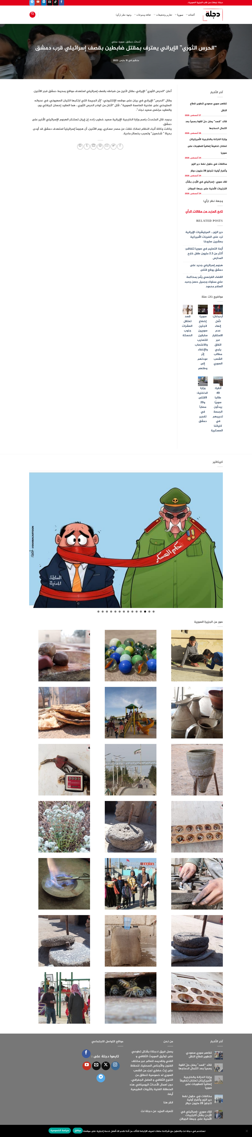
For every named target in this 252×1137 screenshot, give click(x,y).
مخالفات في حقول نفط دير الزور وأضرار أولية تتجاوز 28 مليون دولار (197, 1100)
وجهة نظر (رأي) (123, 14)
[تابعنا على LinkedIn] (43, 3)
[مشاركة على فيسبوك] (120, 147)
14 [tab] (98, 612)
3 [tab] (145, 612)
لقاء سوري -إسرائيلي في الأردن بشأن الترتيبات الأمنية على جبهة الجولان (195, 1115)
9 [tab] (120, 612)
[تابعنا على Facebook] (61, 3)
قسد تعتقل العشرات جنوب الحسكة (187, 326)
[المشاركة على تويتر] (114, 147)
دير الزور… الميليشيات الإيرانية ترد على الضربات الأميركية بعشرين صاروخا (204, 237)
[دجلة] (211, 15)
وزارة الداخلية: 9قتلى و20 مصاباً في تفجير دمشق (202, 405)
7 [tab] (128, 612)
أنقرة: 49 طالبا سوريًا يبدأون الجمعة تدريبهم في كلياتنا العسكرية (217, 409)
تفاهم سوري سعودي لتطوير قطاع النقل (199, 1054)
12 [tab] (107, 612)
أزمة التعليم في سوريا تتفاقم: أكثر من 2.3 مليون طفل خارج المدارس (204, 253)
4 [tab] (141, 612)
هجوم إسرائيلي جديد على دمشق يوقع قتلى (206, 268)
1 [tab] (154, 612)
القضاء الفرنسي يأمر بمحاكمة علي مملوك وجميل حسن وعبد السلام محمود (203, 282)
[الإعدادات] (247, 1132)
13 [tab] (103, 612)
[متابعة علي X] (105, 1066)
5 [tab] (137, 612)
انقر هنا (168, 1102)
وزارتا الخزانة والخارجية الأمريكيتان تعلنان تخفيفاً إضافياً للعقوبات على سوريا (207, 146)
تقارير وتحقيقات (164, 14)
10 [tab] (115, 612)
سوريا (180, 14)
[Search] (32, 15)
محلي (115, 42)
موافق (78, 1131)
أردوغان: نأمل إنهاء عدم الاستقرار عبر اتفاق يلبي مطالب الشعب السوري (217, 340)
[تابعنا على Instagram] (115, 1066)
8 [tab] (124, 612)
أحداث (191, 14)
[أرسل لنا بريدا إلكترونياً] (49, 3)
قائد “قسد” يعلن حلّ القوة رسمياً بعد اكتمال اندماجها (195, 1066)
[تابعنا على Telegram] (32, 3)
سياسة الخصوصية (59, 1131)
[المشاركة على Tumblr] (87, 147)
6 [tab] (132, 612)
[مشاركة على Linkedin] (93, 147)
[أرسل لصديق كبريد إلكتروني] (107, 147)
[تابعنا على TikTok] (55, 3)
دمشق (129, 42)
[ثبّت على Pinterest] (100, 147)
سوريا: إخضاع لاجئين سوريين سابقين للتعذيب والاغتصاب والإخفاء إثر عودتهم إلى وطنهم (201, 342)
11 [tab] (111, 612)
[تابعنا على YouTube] (38, 3)
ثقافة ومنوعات (143, 14)
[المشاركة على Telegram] (80, 147)
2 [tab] (149, 612)
